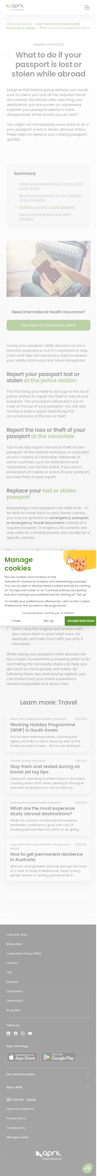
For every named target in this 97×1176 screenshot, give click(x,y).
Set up (48, 620)
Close (16, 620)
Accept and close (81, 620)
